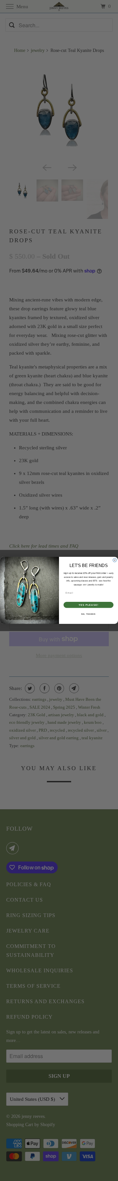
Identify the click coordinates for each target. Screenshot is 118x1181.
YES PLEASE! (88, 605)
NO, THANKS (88, 614)
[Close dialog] (114, 560)
